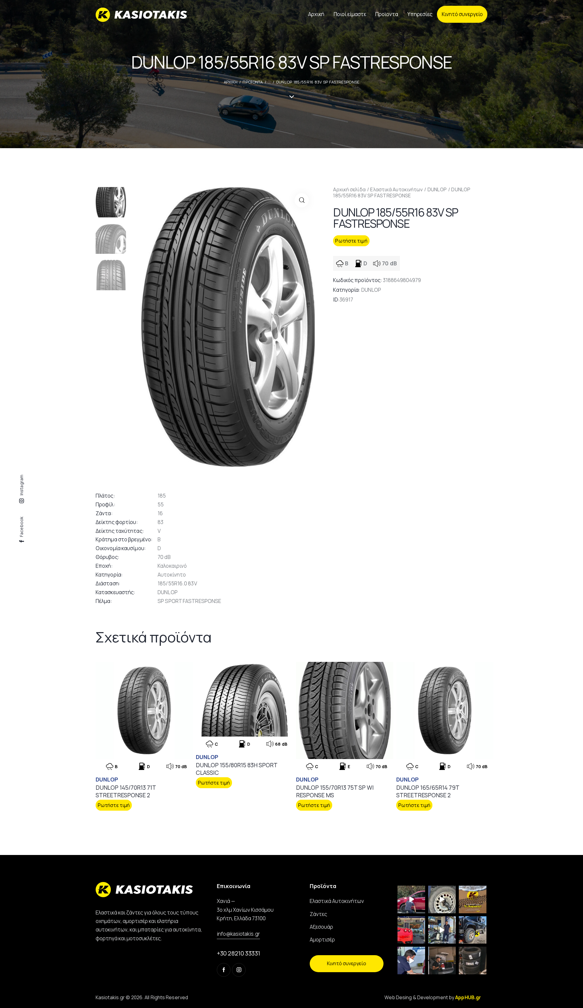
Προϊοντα (253, 82)
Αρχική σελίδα (349, 189)
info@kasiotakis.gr (238, 933)
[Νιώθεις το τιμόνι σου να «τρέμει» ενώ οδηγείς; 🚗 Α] (442, 899)
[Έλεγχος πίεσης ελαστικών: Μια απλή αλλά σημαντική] (442, 960)
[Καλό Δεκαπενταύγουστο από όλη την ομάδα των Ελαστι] (472, 899)
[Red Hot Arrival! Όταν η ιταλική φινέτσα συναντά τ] (411, 930)
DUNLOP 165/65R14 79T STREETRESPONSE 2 (427, 791)
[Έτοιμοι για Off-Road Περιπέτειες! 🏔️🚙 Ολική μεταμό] (472, 930)
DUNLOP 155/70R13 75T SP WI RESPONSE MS (335, 791)
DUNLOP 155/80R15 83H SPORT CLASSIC (236, 768)
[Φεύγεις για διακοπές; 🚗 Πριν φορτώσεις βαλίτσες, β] (411, 960)
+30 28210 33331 (238, 953)
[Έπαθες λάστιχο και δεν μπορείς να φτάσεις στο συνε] (411, 899)
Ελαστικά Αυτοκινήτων (396, 189)
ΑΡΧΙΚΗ (231, 82)
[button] (302, 200)
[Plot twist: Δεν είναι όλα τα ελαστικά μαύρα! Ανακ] (442, 930)
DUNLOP (437, 189)
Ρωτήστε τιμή (351, 240)
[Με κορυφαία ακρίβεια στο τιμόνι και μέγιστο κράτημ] (472, 960)
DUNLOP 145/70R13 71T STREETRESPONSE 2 (126, 791)
